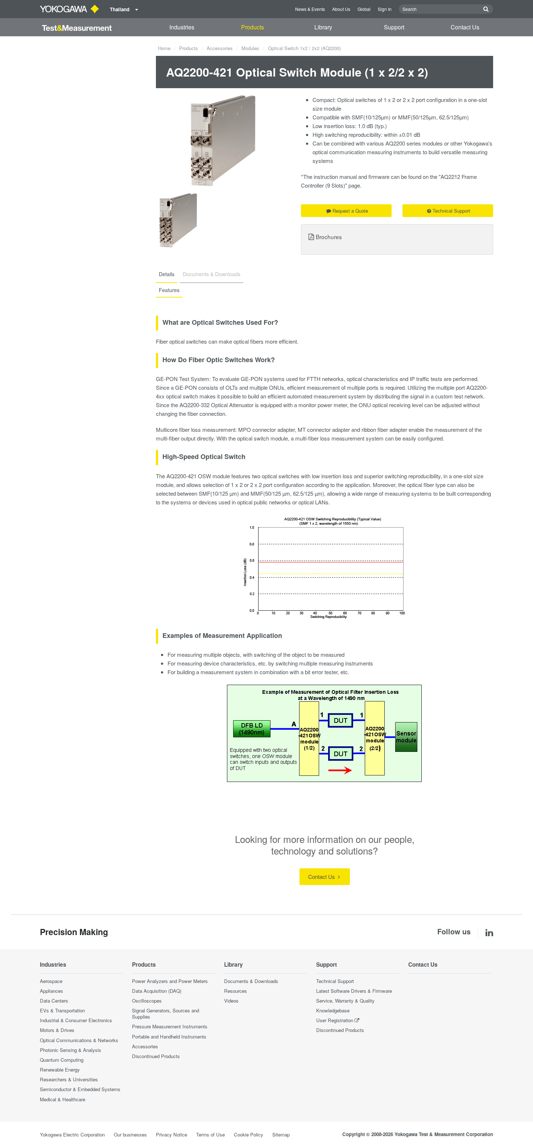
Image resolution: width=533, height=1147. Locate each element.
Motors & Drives (57, 1030)
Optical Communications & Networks (79, 1040)
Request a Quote (350, 210)
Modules (250, 48)
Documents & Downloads (251, 981)
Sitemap (281, 1134)
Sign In (385, 9)
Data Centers (54, 1000)
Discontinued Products (156, 1056)
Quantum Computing (61, 1059)
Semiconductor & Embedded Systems (80, 1089)
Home (164, 48)
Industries (181, 27)
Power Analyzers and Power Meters (170, 981)
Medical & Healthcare (62, 1099)
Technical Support (451, 210)
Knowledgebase (333, 1010)
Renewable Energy (60, 1069)
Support (394, 27)
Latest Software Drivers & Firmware (354, 990)
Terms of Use (210, 1134)
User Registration (334, 1020)
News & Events (310, 9)
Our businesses (130, 1134)
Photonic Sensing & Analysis (70, 1049)
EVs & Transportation (62, 1010)
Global (364, 9)
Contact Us (465, 27)
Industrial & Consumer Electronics (76, 1020)
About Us (341, 9)
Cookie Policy (248, 1134)
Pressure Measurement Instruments (169, 1026)
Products (252, 27)
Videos (231, 1000)
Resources (235, 990)
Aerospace (51, 981)
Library (323, 27)
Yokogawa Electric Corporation (72, 1134)
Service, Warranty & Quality (345, 1000)
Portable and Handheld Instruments (169, 1036)
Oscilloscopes (147, 1000)
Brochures (329, 237)
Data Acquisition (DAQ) (156, 990)
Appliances (51, 990)
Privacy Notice (171, 1134)
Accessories (220, 48)
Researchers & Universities (69, 1079)
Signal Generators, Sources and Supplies (165, 1013)
